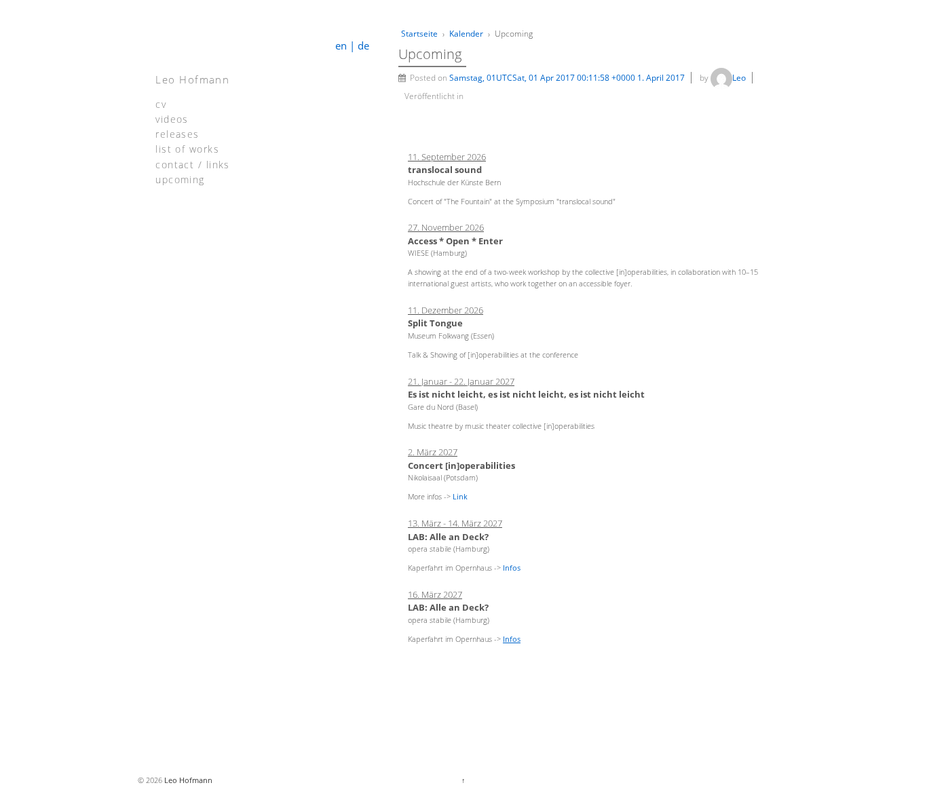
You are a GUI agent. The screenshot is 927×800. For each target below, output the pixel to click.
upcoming (179, 179)
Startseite (419, 33)
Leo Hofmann (192, 79)
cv (160, 103)
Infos (512, 568)
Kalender (466, 33)
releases (177, 133)
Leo (739, 77)
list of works (187, 148)
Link (460, 496)
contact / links (192, 164)
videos (172, 118)
